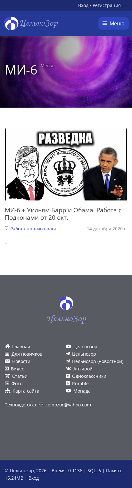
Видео (17, 369)
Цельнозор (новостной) (97, 361)
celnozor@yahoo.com (68, 405)
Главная (21, 346)
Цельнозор (85, 346)
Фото (17, 383)
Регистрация (107, 5)
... (7, 242)
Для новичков (27, 354)
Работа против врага (33, 229)
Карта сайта (25, 391)
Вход (83, 5)
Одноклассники (89, 376)
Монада (82, 391)
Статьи (20, 376)
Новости (21, 361)
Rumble (80, 383)
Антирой (83, 369)
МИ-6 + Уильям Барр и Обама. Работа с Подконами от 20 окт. (63, 214)
